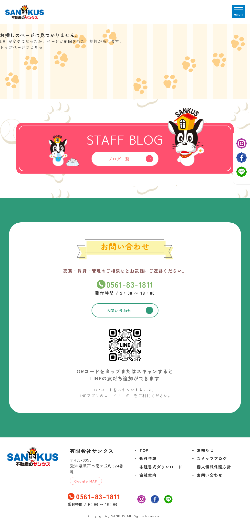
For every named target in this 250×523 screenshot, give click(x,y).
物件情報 (147, 458)
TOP (144, 450)
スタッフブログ (212, 458)
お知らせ (205, 450)
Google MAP (85, 481)
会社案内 (147, 475)
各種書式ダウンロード (160, 467)
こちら (36, 47)
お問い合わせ (209, 475)
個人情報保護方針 (214, 467)
